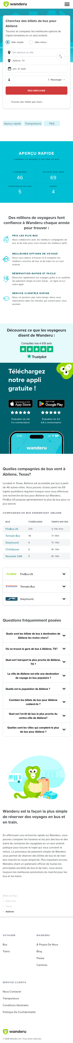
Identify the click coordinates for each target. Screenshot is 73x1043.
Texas (9, 906)
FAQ (51, 123)
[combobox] (36, 52)
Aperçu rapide (12, 123)
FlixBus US (11, 528)
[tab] (17, 44)
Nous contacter (12, 991)
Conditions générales (15, 1005)
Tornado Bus (12, 535)
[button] (67, 4)
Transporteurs (33, 123)
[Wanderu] (15, 4)
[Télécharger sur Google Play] (51, 404)
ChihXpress (12, 549)
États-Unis (11, 901)
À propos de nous (47, 944)
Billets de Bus (10, 895)
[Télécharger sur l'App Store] (20, 404)
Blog (39, 951)
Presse (40, 958)
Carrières (41, 964)
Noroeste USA (13, 556)
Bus (5, 944)
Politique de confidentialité (19, 1011)
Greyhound (12, 542)
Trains (6, 951)
